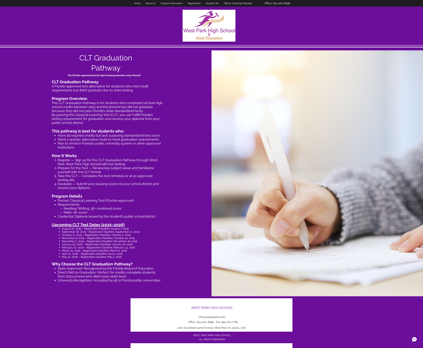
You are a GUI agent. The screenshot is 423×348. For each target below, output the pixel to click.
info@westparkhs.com (212, 317)
